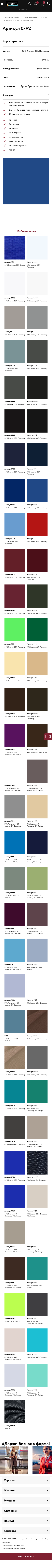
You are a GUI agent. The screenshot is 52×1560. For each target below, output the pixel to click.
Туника (31, 86)
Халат (46, 86)
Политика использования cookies (13, 1548)
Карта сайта (6, 1542)
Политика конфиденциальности (13, 1545)
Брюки (24, 86)
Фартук (39, 86)
